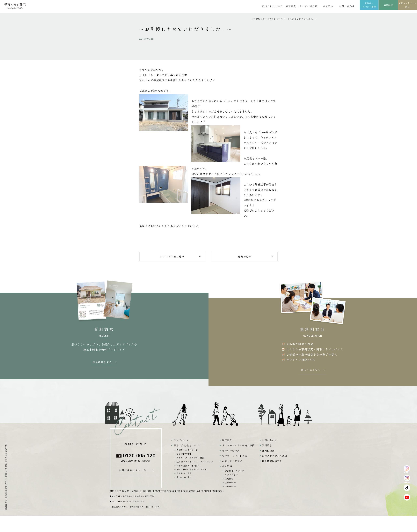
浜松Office (230, 482)
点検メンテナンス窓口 (407, 5)
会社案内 (328, 6)
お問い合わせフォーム (133, 470)
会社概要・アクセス (234, 470)
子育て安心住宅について (187, 445)
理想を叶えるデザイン (187, 449)
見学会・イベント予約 (369, 5)
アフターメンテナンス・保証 (191, 457)
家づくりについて (272, 6)
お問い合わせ (347, 6)
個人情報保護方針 (272, 461)
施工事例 (291, 6)
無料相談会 (268, 450)
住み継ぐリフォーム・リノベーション (195, 461)
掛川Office (230, 486)
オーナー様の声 (308, 6)
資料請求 (388, 5)
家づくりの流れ (184, 477)
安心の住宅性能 (184, 453)
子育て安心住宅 (258, 19)
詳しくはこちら (311, 369)
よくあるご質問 (184, 473)
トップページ (181, 440)
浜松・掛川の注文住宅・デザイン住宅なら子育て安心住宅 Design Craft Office (6, 473)
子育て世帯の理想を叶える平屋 (192, 469)
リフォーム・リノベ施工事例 (238, 445)
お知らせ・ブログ (275, 19)
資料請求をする (102, 362)
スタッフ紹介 (231, 474)
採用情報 (229, 478)
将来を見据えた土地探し (188, 465)
